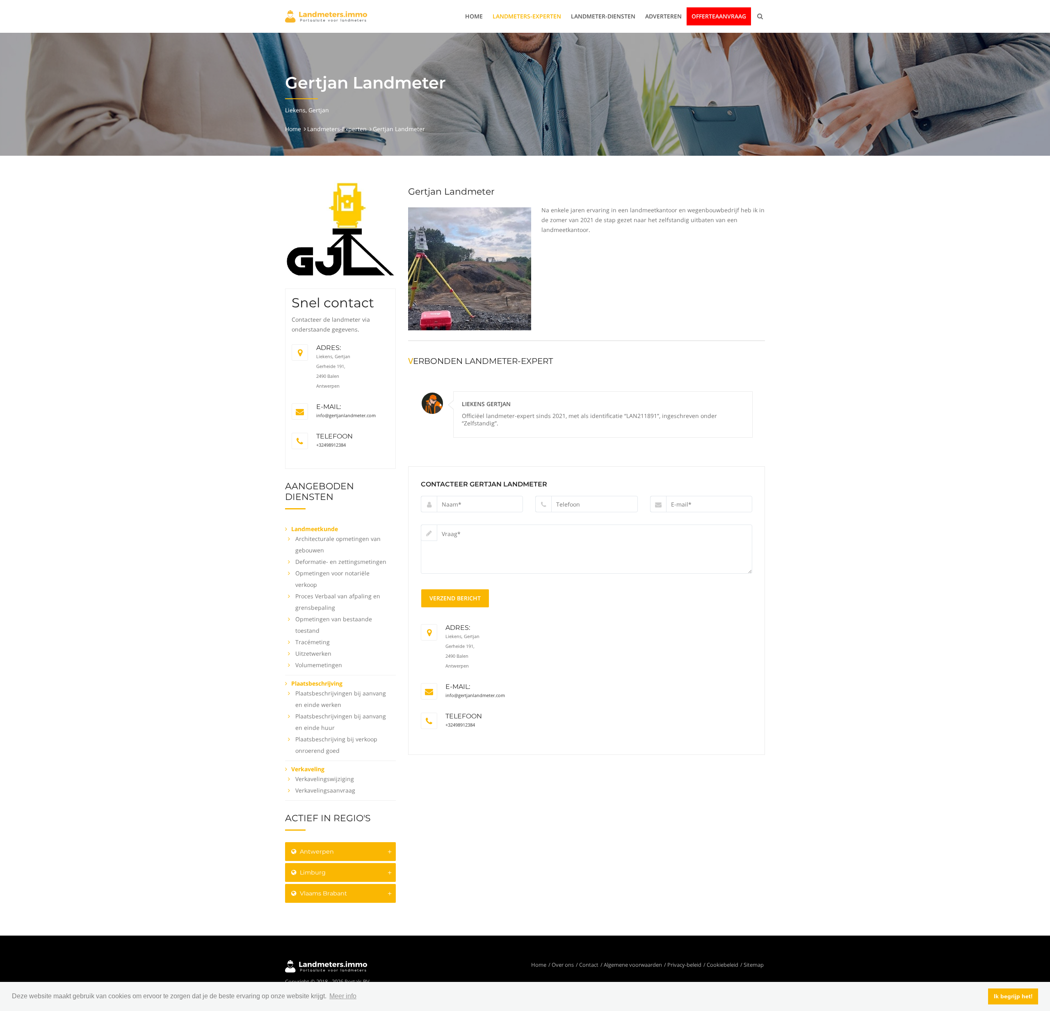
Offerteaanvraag (719, 16)
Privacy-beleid (684, 964)
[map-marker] (300, 352)
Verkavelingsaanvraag (325, 790)
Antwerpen (316, 851)
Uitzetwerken (313, 653)
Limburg (312, 872)
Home (474, 16)
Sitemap (754, 964)
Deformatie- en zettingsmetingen (340, 562)
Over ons (563, 964)
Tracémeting (312, 642)
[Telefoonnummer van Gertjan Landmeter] (300, 441)
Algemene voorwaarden (633, 964)
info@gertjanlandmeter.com (346, 415)
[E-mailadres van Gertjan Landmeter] (300, 411)
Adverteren (663, 16)
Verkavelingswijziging (324, 779)
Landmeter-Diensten (603, 16)
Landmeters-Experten (527, 16)
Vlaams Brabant (322, 893)
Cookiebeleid (722, 964)
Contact (588, 964)
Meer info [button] (342, 996)
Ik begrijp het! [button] (1013, 996)
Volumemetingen (318, 665)
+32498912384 (331, 445)
